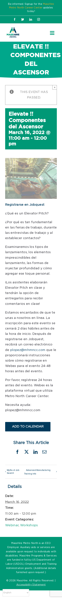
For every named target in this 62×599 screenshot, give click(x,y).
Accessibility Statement (31, 585)
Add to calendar (28, 426)
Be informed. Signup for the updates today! (31, 8)
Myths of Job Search (13, 471)
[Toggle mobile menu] (52, 33)
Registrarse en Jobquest (24, 204)
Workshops (29, 525)
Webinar (11, 525)
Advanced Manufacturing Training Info (37, 471)
